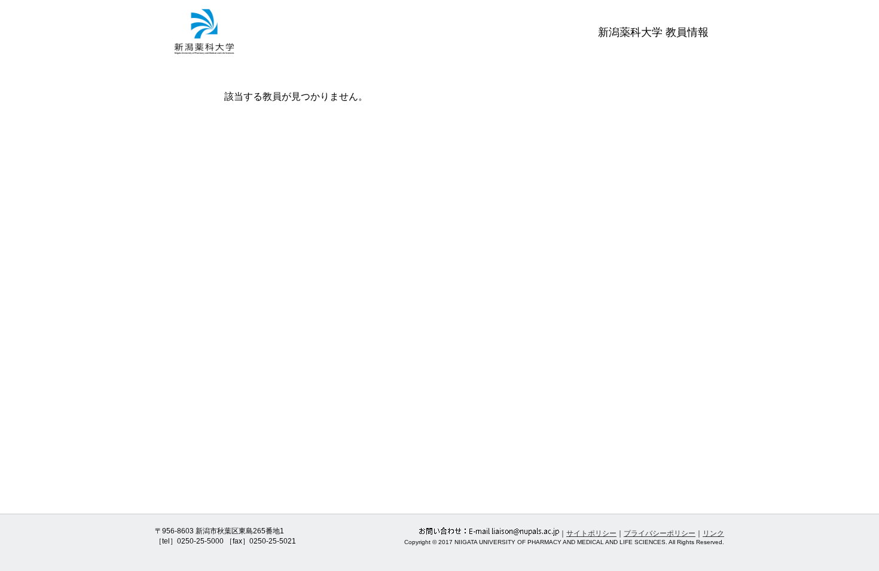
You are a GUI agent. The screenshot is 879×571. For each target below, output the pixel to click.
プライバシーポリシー (659, 533)
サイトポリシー (591, 533)
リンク (713, 533)
